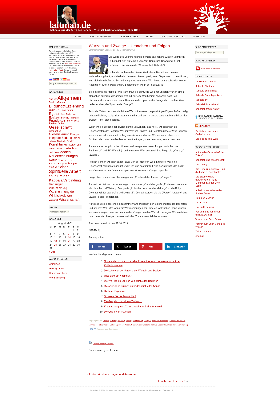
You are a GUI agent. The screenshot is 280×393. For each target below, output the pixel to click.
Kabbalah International (207, 104)
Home (78, 36)
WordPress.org (57, 277)
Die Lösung (201, 164)
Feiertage (74, 118)
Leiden (59, 148)
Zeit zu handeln (203, 231)
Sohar (63, 167)
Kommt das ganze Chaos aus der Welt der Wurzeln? (133, 306)
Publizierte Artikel (173, 36)
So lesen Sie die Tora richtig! (120, 296)
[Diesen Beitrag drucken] (90, 344)
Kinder (70, 141)
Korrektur (56, 144)
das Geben (68, 110)
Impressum (199, 36)
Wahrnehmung (58, 187)
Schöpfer (72, 163)
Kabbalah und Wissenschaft (209, 160)
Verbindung (72, 180)
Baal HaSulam (57, 102)
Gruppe (74, 134)
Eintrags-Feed (56, 268)
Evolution (54, 117)
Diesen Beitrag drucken (103, 344)
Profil (149, 36)
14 (69, 237)
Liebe (67, 148)
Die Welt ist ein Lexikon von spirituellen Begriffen (131, 280)
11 (55, 237)
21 (69, 241)
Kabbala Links (129, 36)
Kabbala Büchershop (206, 90)
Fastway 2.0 (168, 390)
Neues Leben (66, 160)
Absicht (53, 99)
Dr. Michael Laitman (205, 81)
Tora (175, 325)
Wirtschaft (53, 200)
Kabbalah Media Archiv (207, 109)
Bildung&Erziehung (66, 106)
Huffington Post (56, 70)
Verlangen (56, 184)
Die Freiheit (201, 202)
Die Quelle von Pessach (117, 311)
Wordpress (153, 390)
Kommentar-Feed (58, 273)
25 (55, 244)
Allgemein (69, 98)
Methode (93, 325)
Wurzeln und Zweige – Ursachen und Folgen (129, 46)
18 (55, 241)
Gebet (61, 123)
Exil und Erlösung (204, 207)
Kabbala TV (201, 100)
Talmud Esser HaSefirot (161, 325)
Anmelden (54, 264)
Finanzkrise (56, 120)
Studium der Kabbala (59, 178)
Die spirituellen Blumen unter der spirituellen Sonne (132, 286)
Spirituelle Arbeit (65, 171)
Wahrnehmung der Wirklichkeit (62, 193)
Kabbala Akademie (73, 64)
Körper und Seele (177, 321)
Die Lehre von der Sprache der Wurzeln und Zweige (132, 270)
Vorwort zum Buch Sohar (208, 219)
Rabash (53, 163)
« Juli (52, 251)
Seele (53, 167)
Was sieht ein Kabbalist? (117, 275)
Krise (66, 145)
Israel (76, 137)
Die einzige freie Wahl (206, 139)
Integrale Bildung (60, 137)
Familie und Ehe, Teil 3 (172, 381)
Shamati (199, 236)
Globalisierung (59, 134)
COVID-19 (55, 109)
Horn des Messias (204, 198)
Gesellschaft (60, 127)
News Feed (204, 126)
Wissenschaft (69, 199)
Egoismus (57, 113)
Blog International (101, 36)
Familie (65, 117)
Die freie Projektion (114, 291)
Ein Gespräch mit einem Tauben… (123, 301)
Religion (62, 163)
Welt (69, 195)
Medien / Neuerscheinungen (63, 154)
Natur (53, 160)
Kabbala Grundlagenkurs (208, 95)
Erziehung (70, 114)
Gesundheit (55, 131)
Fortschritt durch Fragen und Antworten (113, 374)
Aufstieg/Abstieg (117, 321)
